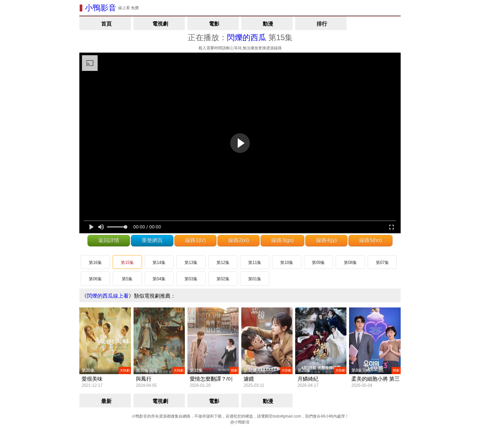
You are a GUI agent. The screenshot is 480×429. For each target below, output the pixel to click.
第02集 (223, 278)
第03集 (191, 278)
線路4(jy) (326, 240)
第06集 (95, 278)
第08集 (350, 262)
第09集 (318, 262)
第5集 (127, 278)
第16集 (95, 262)
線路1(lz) (195, 240)
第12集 (223, 262)
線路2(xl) (238, 240)
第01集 (254, 278)
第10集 (286, 262)
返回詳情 (108, 240)
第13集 (191, 262)
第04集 (159, 278)
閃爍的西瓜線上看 (108, 296)
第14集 (159, 262)
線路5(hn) (370, 240)
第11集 (254, 262)
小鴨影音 (100, 7)
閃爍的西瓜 (246, 37)
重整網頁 (152, 240)
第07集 (382, 262)
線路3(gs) (282, 240)
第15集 (127, 262)
